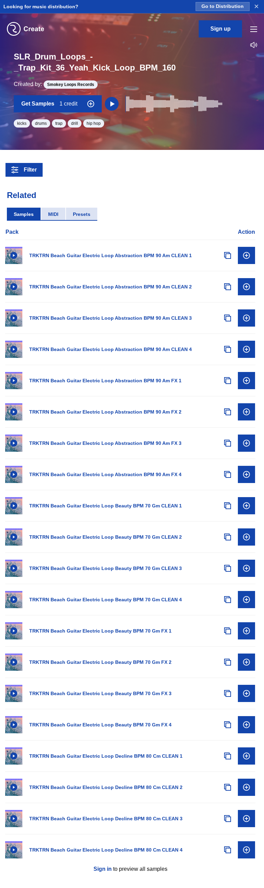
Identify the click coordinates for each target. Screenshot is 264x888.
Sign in (103, 869)
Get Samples (49, 104)
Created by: (54, 84)
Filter (30, 170)
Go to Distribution (222, 6)
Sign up (220, 29)
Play (13, 255)
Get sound (246, 255)
